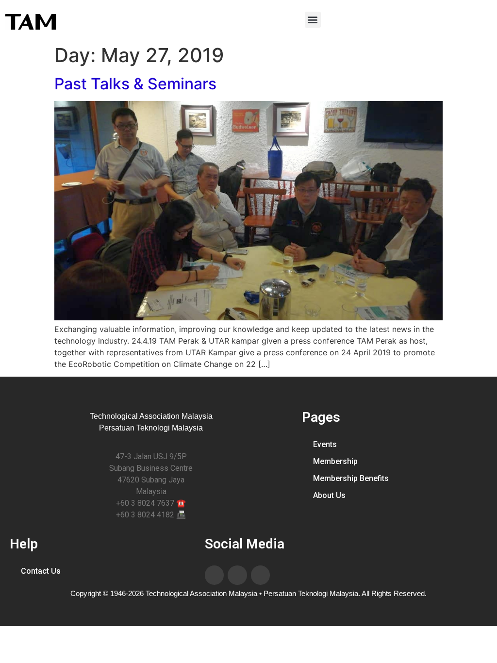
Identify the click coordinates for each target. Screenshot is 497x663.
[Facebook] (214, 575)
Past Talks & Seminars (135, 83)
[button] (313, 20)
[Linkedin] (237, 575)
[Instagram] (260, 575)
